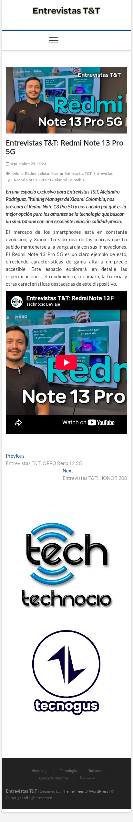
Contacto (87, 777)
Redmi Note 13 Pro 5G (33, 179)
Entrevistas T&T (78, 173)
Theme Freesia (74, 791)
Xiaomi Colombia (70, 179)
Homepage (39, 770)
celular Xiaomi (50, 173)
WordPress (98, 791)
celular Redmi (24, 173)
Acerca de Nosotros (53, 778)
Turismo (94, 770)
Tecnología (68, 770)
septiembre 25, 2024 (27, 163)
